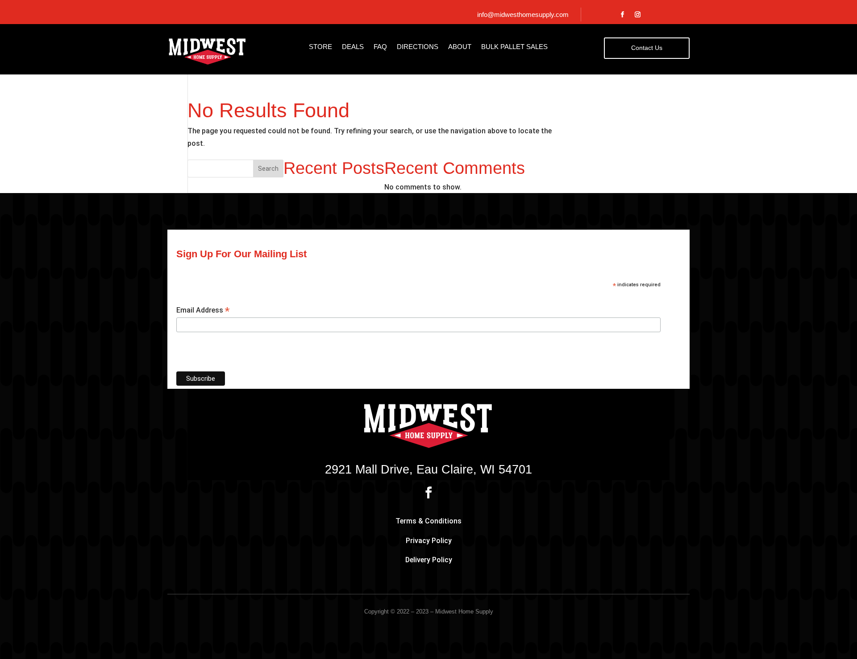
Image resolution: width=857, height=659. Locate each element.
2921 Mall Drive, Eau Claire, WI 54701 (428, 470)
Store (320, 47)
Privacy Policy (429, 540)
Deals (353, 47)
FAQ (380, 47)
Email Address (202, 310)
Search (268, 168)
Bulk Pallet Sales (514, 47)
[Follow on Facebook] (622, 15)
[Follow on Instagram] (638, 15)
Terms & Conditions (428, 521)
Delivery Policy (428, 560)
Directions (417, 47)
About (459, 47)
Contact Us (646, 47)
